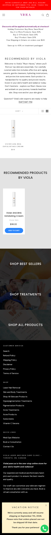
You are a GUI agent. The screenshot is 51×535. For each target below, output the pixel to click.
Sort (18, 111)
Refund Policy (9, 355)
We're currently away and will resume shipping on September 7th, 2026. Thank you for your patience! (25, 5)
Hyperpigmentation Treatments (17, 401)
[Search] (43, 15)
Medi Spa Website (11, 437)
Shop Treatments (25, 294)
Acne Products (10, 414)
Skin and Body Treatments (15, 392)
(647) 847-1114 (25, 102)
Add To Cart (14, 230)
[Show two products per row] (47, 111)
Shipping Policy (10, 360)
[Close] (46, 505)
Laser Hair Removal (11, 387)
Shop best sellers (25, 264)
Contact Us (8, 446)
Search (6, 351)
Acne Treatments (11, 410)
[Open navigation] (3, 15)
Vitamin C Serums (11, 423)
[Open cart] (47, 15)
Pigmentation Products (13, 405)
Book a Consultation (12, 442)
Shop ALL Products (25, 325)
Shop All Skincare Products (15, 396)
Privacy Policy (9, 369)
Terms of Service (11, 373)
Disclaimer (7, 364)
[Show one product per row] (42, 111)
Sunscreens (8, 419)
